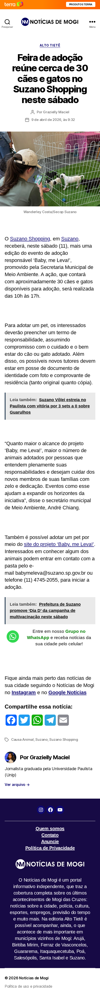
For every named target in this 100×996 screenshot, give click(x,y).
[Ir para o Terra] (14, 4)
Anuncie (50, 841)
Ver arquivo (17, 784)
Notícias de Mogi (34, 978)
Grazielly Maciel (56, 112)
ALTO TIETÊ (50, 45)
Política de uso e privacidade (28, 986)
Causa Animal (22, 739)
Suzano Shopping (30, 239)
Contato (49, 835)
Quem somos (50, 828)
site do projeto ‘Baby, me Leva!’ (59, 544)
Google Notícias (67, 692)
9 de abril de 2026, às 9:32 (53, 119)
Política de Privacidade (50, 848)
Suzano (69, 239)
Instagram (24, 692)
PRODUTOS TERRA (80, 4)
